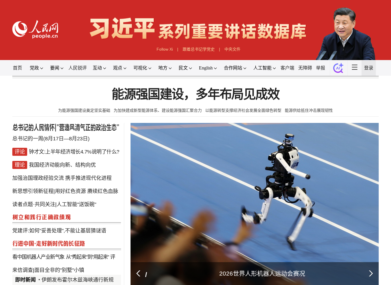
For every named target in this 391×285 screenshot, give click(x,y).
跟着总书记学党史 (199, 49)
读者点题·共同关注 (33, 198)
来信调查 (22, 255)
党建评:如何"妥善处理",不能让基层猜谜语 (59, 221)
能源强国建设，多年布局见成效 (195, 94)
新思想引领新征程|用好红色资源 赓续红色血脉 (65, 186)
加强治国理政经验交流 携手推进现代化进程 (62, 175)
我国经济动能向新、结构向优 (62, 163)
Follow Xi (165, 49)
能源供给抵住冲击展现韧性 (309, 110)
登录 (368, 67)
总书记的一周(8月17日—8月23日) (51, 141)
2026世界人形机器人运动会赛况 (262, 273)
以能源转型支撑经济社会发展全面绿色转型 (243, 110)
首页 (17, 67)
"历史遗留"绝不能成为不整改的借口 (78, 266)
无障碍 (305, 67)
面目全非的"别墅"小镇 (59, 255)
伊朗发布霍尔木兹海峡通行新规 (78, 280)
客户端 (287, 67)
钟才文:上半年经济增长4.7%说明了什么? (74, 152)
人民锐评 (77, 67)
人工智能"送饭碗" (76, 198)
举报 (320, 67)
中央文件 (232, 49)
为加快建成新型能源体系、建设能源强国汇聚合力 (158, 110)
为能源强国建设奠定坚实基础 (84, 110)
